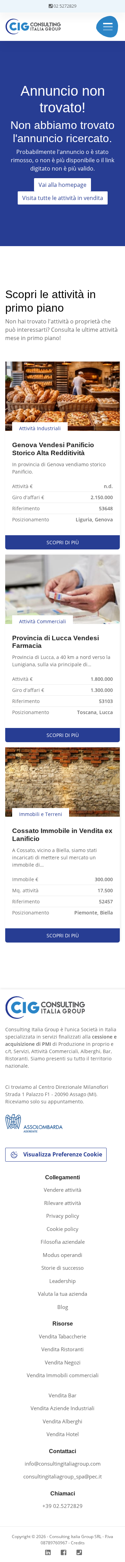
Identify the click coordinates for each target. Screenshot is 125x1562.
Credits (78, 1543)
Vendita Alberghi (62, 1421)
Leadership (62, 1280)
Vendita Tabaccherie (62, 1336)
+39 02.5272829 (62, 1505)
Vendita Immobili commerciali (63, 1375)
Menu (107, 27)
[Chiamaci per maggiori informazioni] (80, 1552)
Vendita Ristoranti (62, 1349)
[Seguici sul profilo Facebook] (64, 1552)
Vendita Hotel (63, 1434)
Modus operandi (62, 1254)
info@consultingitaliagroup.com (63, 1463)
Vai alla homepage (62, 185)
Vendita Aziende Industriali (62, 1408)
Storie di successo (62, 1267)
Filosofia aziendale (63, 1241)
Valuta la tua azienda (62, 1293)
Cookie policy (62, 1228)
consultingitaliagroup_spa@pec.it (62, 1476)
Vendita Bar (62, 1395)
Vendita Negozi (63, 1362)
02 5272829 (64, 6)
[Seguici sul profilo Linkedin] (48, 1552)
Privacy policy (62, 1215)
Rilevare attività (62, 1202)
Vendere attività (62, 1189)
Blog (62, 1306)
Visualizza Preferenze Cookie (62, 1154)
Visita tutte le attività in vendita (62, 198)
